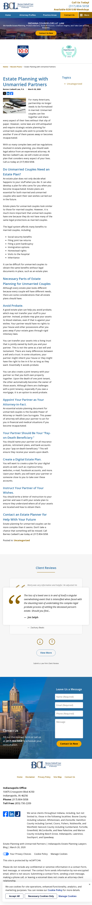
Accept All (14, 896)
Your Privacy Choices (20, 853)
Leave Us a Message (69, 689)
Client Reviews (46, 568)
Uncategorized (22, 540)
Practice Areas (50, 15)
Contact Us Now (46, 33)
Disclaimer (30, 777)
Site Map (58, 777)
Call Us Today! (80, 2)
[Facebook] (5, 814)
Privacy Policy (44, 777)
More (86, 15)
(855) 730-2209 (23, 803)
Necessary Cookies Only (41, 896)
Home (8, 15)
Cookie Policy (41, 853)
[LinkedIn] (11, 814)
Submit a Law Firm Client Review (46, 663)
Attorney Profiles (28, 15)
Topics (66, 77)
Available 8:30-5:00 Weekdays (71, 9)
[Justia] (17, 814)
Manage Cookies (59, 853)
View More (46, 652)
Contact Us (69, 15)
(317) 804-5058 (79, 6)
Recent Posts (16, 67)
